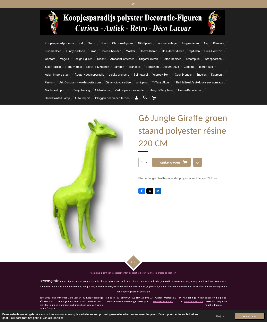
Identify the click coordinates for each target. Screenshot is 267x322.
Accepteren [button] (249, 316)
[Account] (136, 98)
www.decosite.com (163, 301)
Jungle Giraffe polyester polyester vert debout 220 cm (182, 178)
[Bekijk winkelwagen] (154, 98)
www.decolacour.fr (193, 301)
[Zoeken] (145, 97)
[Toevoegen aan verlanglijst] (197, 162)
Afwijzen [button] (220, 316)
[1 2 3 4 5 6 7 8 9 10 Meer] (144, 162)
